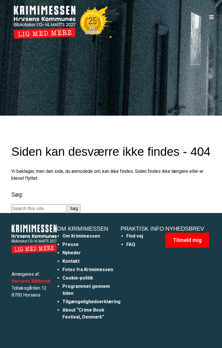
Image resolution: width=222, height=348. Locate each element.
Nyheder (71, 253)
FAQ (130, 244)
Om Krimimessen (81, 236)
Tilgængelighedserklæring (91, 301)
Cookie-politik (77, 278)
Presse (70, 244)
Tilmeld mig (187, 240)
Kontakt (70, 261)
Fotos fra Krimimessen (87, 269)
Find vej (134, 236)
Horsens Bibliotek (31, 281)
